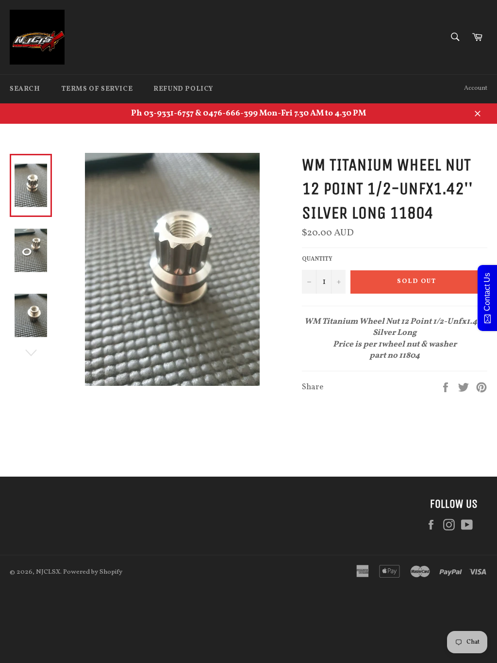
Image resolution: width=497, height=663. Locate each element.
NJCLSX (48, 572)
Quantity (317, 259)
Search (25, 89)
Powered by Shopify (92, 572)
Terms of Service (97, 89)
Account (475, 88)
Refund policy (183, 89)
